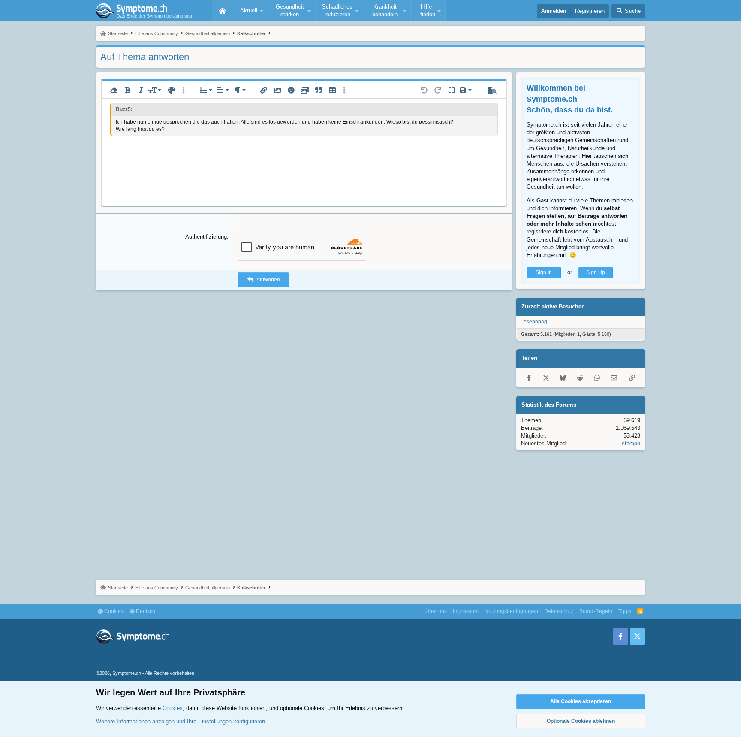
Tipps (624, 611)
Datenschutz (558, 611)
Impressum (466, 611)
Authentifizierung (206, 236)
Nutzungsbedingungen (511, 611)
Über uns (436, 611)
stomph (631, 443)
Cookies (113, 611)
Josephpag (534, 322)
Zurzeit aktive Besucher (552, 306)
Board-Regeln (595, 611)
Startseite (222, 10)
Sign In (544, 272)
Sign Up (595, 272)
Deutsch (145, 611)
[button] (250, 10)
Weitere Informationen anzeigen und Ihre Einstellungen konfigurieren (180, 721)
